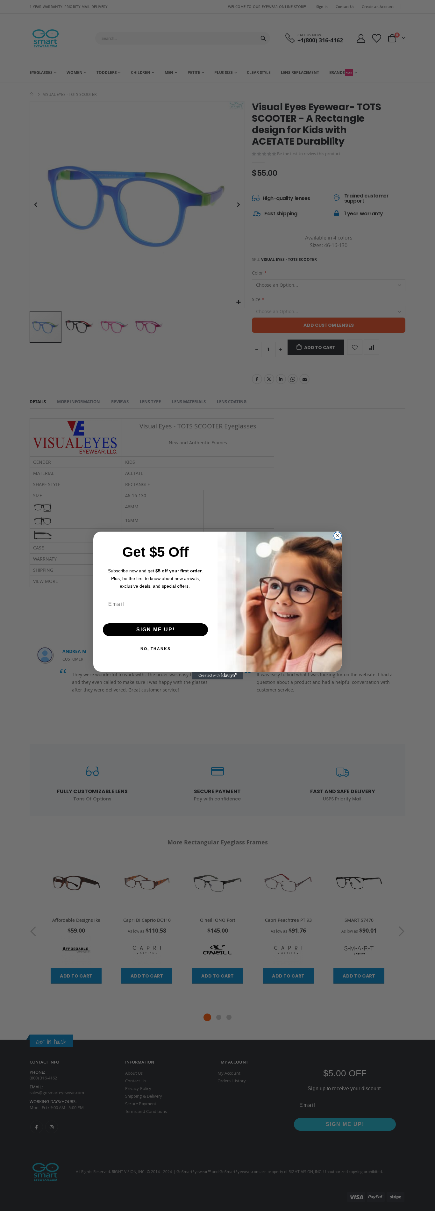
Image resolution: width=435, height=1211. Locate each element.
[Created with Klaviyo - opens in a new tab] (217, 675)
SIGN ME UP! (155, 629)
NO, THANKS (155, 649)
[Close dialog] (337, 536)
